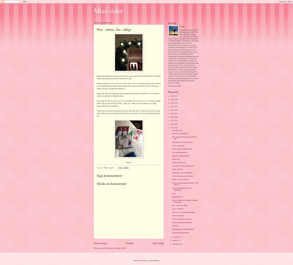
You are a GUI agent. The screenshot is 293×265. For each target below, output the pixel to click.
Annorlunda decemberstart (180, 232)
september (176, 244)
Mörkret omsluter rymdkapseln (182, 222)
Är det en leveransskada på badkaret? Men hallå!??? (185, 184)
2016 (172, 124)
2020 (172, 110)
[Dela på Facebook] (125, 168)
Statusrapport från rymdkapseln (182, 173)
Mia (183, 27)
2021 (172, 106)
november (176, 237)
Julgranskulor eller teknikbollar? (182, 142)
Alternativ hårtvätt (178, 215)
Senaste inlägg (100, 243)
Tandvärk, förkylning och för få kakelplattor (182, 189)
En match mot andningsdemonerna (183, 166)
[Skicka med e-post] (119, 168)
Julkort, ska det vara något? (180, 179)
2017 (172, 120)
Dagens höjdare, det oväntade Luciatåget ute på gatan (185, 201)
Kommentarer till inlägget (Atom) (115, 248)
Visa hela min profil (174, 86)
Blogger (156, 260)
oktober (175, 240)
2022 (172, 103)
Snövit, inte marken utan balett (182, 219)
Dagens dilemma (177, 169)
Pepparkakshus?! (177, 197)
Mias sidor (108, 10)
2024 (172, 96)
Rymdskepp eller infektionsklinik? (183, 229)
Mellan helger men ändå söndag (182, 149)
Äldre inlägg (158, 243)
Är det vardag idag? (178, 145)
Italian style (176, 159)
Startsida (130, 243)
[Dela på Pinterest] (128, 168)
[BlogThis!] (121, 168)
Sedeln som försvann (178, 162)
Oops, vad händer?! (178, 209)
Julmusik (175, 226)
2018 (172, 117)
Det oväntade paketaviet (179, 152)
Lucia (174, 193)
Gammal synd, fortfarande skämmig (183, 212)
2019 (172, 113)
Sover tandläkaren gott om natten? (183, 176)
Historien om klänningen (180, 133)
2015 (172, 127)
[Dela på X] (123, 168)
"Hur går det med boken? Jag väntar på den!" (184, 138)
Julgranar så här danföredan (181, 156)
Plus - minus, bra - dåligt (180, 205)
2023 (172, 99)
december (176, 130)
